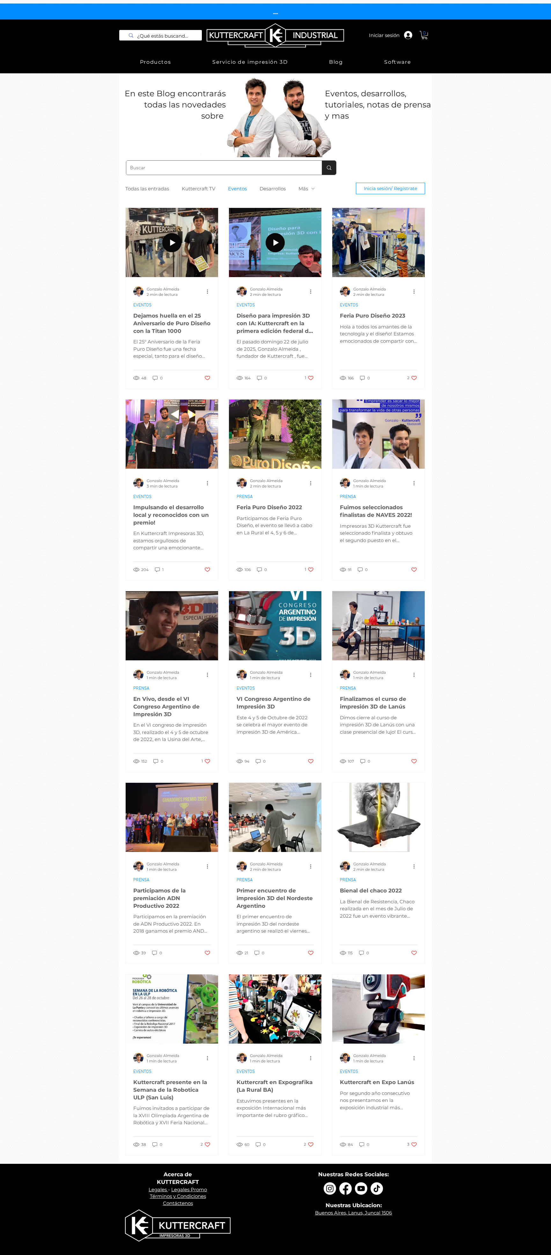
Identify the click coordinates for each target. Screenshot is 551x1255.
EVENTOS (142, 305)
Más (303, 189)
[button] (425, 35)
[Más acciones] (209, 291)
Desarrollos (273, 189)
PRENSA (245, 497)
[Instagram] (330, 1188)
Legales (158, 1189)
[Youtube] (361, 1188)
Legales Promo (189, 1189)
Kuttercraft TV (198, 189)
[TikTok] (377, 1188)
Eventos (237, 189)
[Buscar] (329, 168)
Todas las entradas (147, 189)
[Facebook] (345, 1188)
